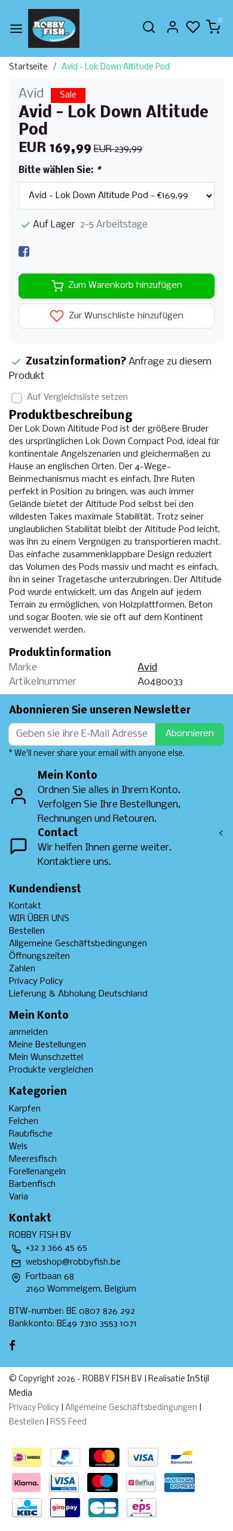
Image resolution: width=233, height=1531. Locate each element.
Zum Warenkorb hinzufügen (125, 285)
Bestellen (27, 931)
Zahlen (22, 969)
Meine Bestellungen (47, 1045)
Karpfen (25, 1109)
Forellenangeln (37, 1172)
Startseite (28, 67)
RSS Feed (68, 1422)
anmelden (28, 1032)
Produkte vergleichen (51, 1070)
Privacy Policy (36, 981)
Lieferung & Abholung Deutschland (78, 994)
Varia (18, 1197)
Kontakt (25, 906)
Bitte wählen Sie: (59, 170)
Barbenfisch (32, 1184)
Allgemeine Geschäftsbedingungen (78, 944)
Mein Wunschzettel (46, 1057)
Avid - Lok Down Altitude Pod (116, 67)
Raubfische (31, 1134)
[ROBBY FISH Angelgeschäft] (53, 28)
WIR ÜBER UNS (39, 919)
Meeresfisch (33, 1159)
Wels (18, 1147)
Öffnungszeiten (39, 956)
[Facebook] (24, 251)
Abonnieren (189, 734)
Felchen (23, 1121)
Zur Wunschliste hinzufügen (124, 316)
